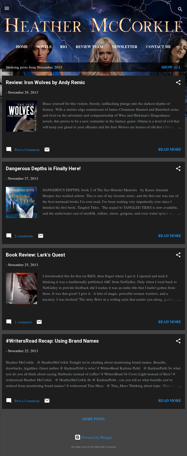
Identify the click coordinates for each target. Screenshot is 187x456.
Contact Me (158, 46)
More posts (93, 418)
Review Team (89, 46)
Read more (169, 149)
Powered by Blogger (96, 437)
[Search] (180, 9)
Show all (171, 67)
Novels (44, 46)
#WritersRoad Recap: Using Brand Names (52, 341)
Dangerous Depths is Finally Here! (43, 168)
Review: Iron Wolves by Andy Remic (45, 82)
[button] (178, 83)
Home (22, 46)
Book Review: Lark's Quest (35, 255)
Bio (63, 46)
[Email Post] (47, 151)
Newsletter (124, 46)
